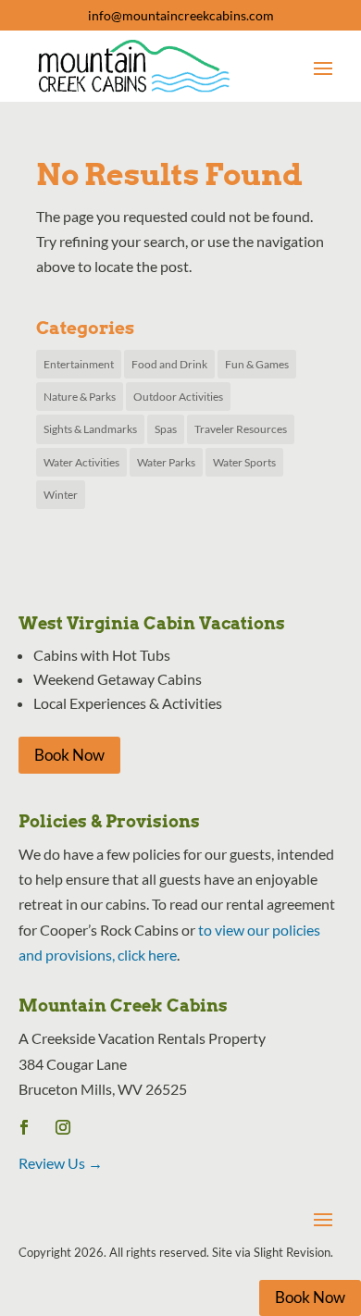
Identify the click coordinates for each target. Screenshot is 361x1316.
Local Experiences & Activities (127, 703)
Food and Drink (169, 364)
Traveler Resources (240, 429)
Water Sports (244, 462)
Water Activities (81, 462)
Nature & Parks (80, 396)
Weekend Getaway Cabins (117, 679)
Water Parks (166, 462)
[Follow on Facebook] (24, 1127)
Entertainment (79, 364)
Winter (61, 495)
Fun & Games (257, 364)
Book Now (69, 754)
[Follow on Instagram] (63, 1127)
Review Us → (61, 1163)
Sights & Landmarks (90, 429)
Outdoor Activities (178, 396)
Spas (166, 429)
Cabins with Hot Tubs (101, 655)
